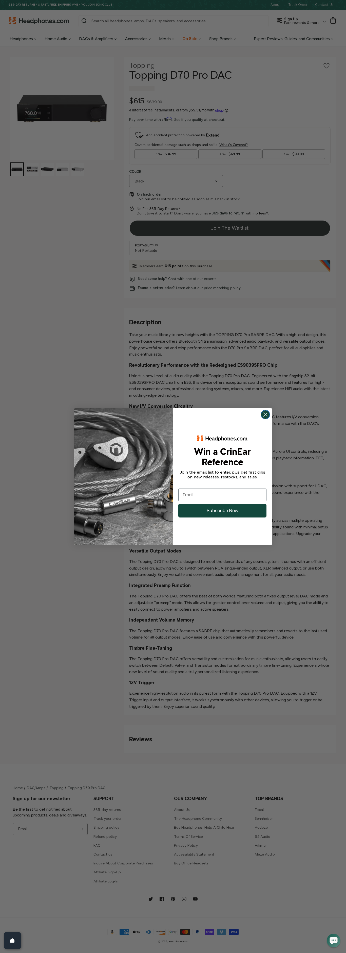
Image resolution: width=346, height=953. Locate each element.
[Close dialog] (265, 414)
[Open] (12, 940)
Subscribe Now (222, 510)
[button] (333, 940)
